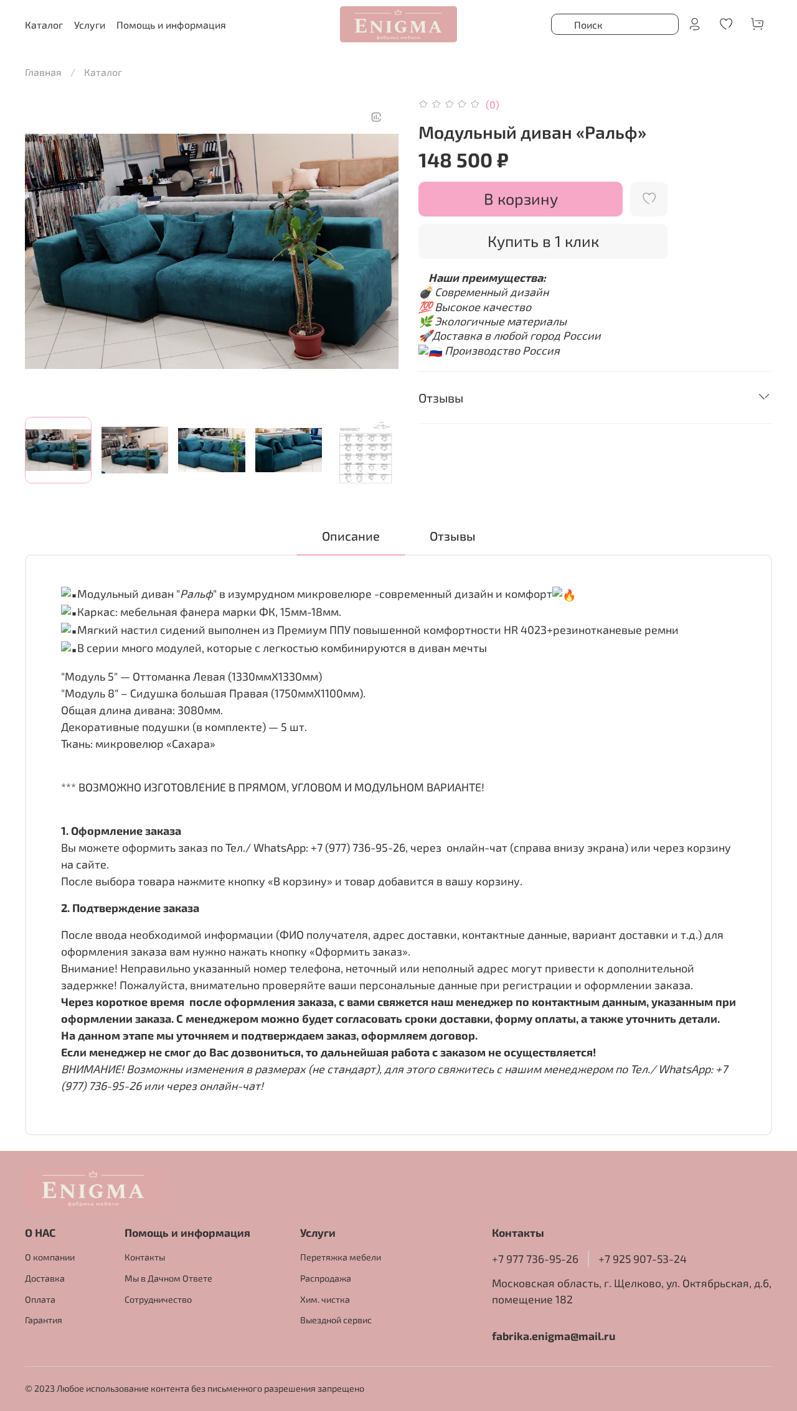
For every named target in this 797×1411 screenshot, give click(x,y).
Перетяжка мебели (340, 1257)
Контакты (145, 1257)
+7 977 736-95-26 (535, 1258)
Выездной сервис (336, 1320)
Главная (43, 72)
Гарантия (43, 1320)
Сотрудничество (158, 1299)
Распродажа (325, 1278)
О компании (50, 1257)
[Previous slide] (45, 251)
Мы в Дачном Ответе (168, 1278)
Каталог (103, 72)
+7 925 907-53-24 (642, 1258)
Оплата (40, 1299)
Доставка (45, 1278)
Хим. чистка (325, 1299)
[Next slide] (379, 251)
